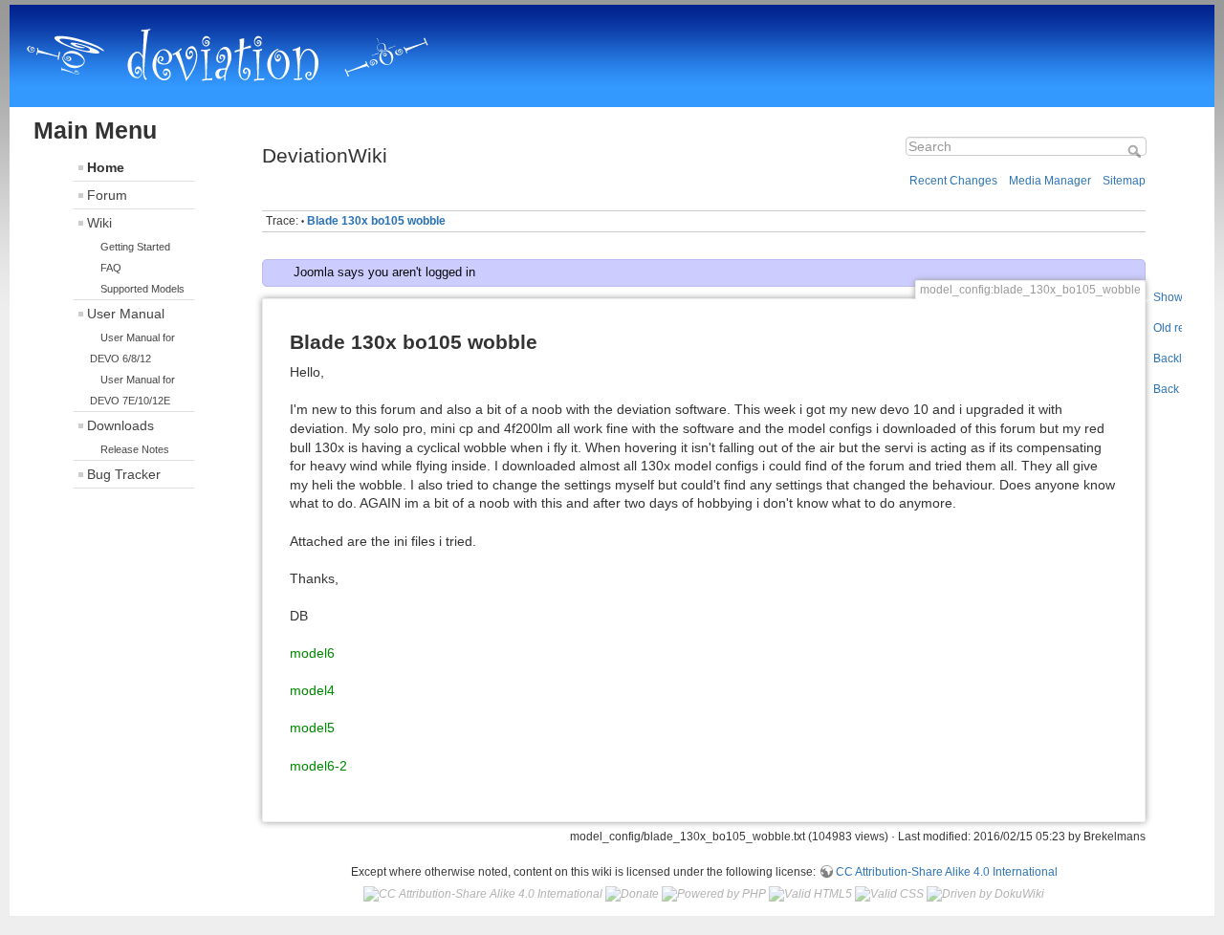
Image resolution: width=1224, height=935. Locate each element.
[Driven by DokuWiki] (985, 894)
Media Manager (1050, 180)
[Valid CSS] (889, 894)
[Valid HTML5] (810, 894)
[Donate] (632, 894)
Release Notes (134, 449)
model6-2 (318, 765)
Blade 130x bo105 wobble (376, 221)
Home (105, 167)
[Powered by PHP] (714, 894)
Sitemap (1124, 180)
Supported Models (142, 288)
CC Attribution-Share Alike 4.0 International (947, 872)
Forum (107, 195)
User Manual (125, 313)
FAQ (110, 267)
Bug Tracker (124, 474)
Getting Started (135, 246)
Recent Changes (953, 180)
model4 (312, 690)
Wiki (99, 222)
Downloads (120, 425)
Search (1136, 151)
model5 (312, 727)
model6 (312, 653)
